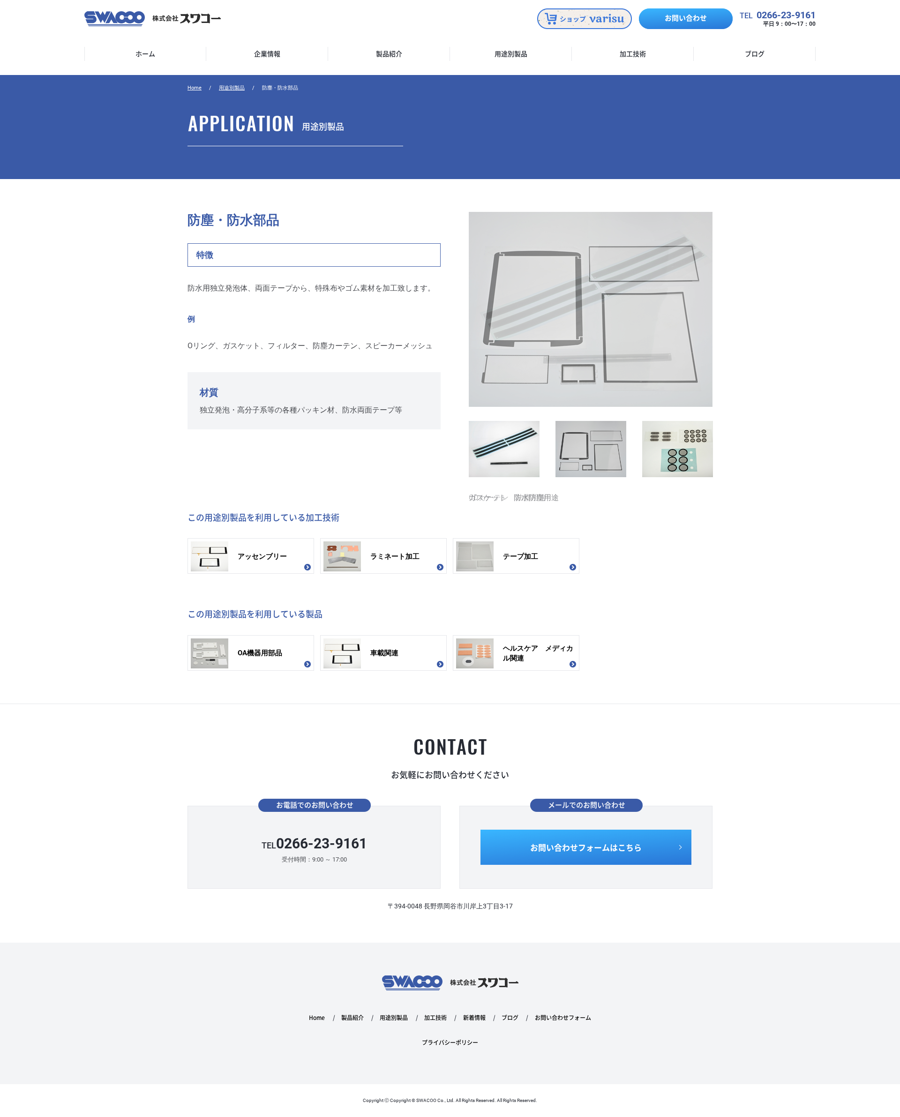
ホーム (145, 54)
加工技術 (633, 54)
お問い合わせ (686, 18)
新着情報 (474, 1018)
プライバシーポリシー (450, 1043)
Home (195, 88)
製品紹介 (389, 54)
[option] (590, 358)
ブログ (755, 54)
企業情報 (267, 54)
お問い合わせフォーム (563, 1018)
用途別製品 (511, 54)
